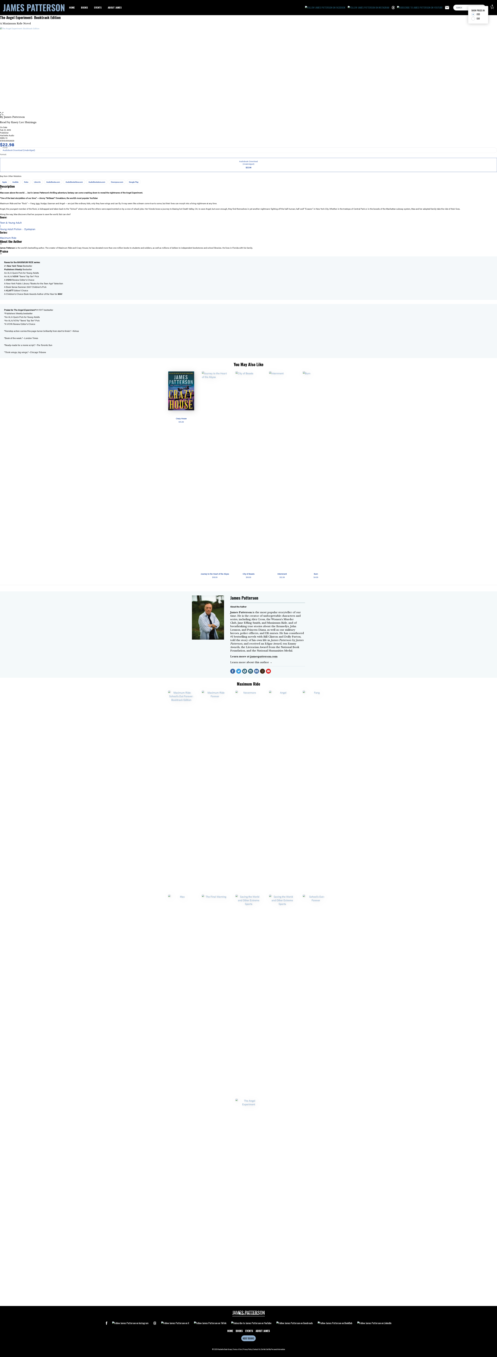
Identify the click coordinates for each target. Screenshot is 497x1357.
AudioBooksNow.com (74, 182)
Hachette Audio (7, 135)
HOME (230, 1331)
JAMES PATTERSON (34, 7)
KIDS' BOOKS (248, 1338)
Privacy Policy (247, 1349)
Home (72, 7)
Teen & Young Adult (11, 222)
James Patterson (244, 598)
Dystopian (29, 229)
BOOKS (239, 1331)
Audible (15, 182)
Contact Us (256, 1349)
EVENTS (249, 1331)
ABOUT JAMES (263, 1331)
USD (478, 14)
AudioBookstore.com (97, 182)
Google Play (133, 182)
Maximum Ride (8, 238)
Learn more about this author (250, 662)
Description (7, 186)
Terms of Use (237, 1349)
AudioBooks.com (53, 182)
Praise (4, 251)
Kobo (26, 182)
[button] (248, 113)
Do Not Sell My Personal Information (273, 1349)
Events (98, 7)
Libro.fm (37, 182)
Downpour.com (117, 182)
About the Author (11, 241)
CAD (478, 18)
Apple (4, 182)
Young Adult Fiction (10, 229)
